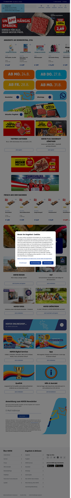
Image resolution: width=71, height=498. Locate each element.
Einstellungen (23, 263)
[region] (35, 249)
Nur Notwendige (35, 263)
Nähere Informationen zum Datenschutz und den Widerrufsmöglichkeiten (34, 258)
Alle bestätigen (48, 263)
